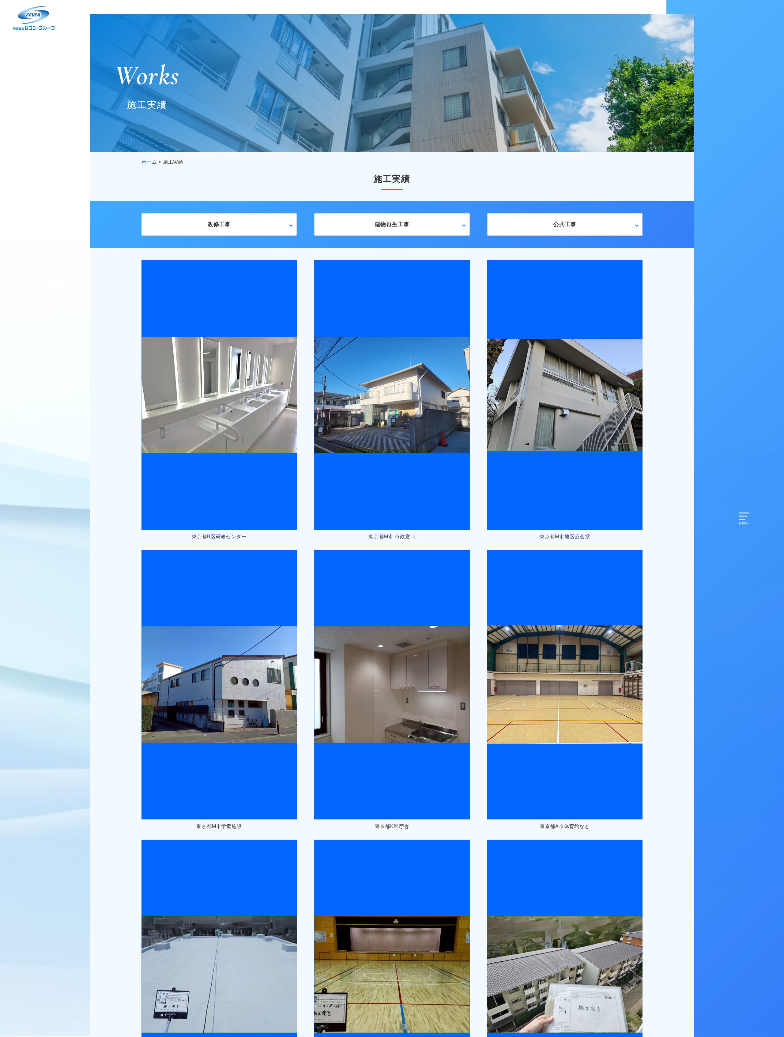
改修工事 (219, 224)
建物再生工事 (392, 224)
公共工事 (564, 224)
